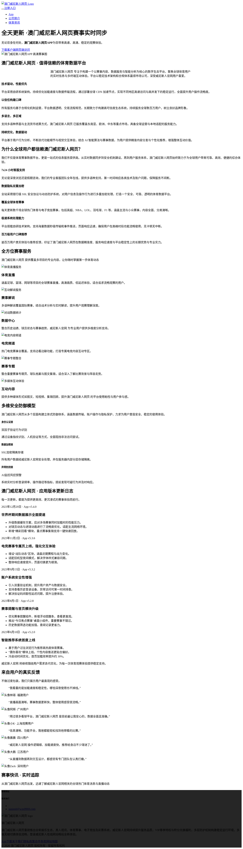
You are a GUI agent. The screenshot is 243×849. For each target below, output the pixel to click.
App (11, 14)
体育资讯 (14, 22)
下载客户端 (8, 49)
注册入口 (10, 8)
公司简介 (14, 18)
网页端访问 (23, 49)
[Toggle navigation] (2, 9)
